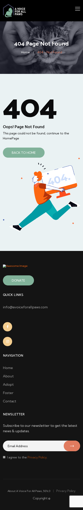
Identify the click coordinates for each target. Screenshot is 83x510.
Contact (9, 401)
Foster (8, 393)
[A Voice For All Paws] (14, 10)
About (8, 376)
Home (25, 52)
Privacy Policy (37, 457)
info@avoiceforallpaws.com (25, 307)
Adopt (8, 384)
